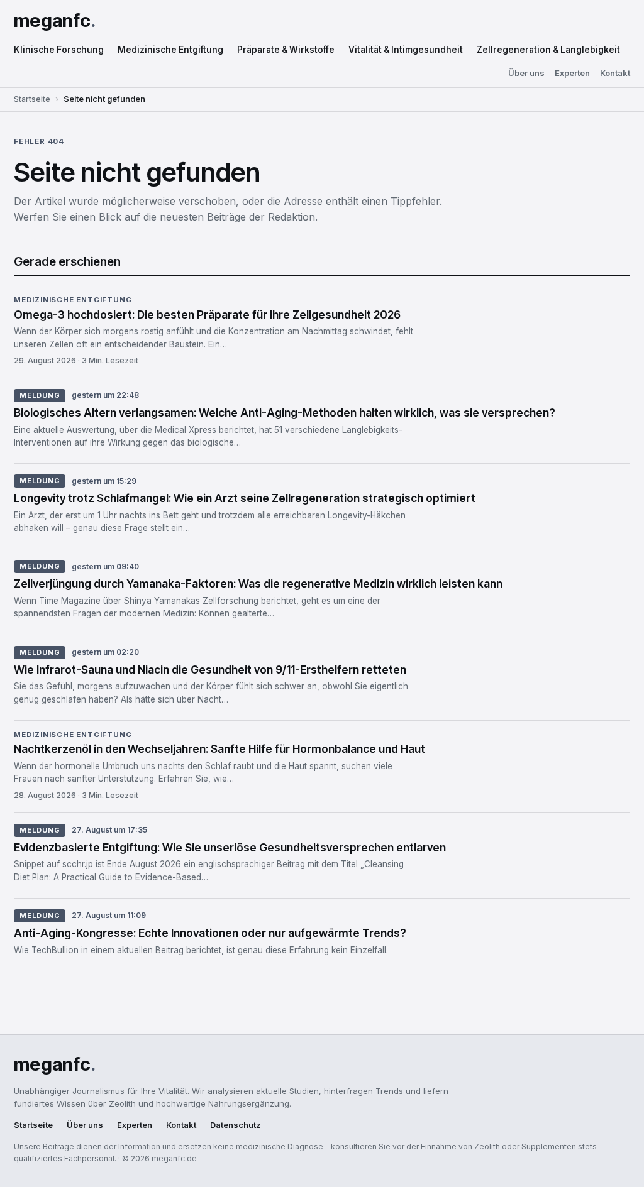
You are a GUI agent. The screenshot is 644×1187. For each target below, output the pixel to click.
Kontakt (615, 73)
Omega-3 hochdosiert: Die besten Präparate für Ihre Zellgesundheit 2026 (207, 314)
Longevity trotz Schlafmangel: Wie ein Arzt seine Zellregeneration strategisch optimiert (244, 498)
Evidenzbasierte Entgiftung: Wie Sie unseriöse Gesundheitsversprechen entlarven (230, 847)
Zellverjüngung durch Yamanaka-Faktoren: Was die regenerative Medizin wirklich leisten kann (258, 583)
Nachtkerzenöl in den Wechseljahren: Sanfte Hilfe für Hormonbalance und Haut (219, 748)
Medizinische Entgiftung (170, 50)
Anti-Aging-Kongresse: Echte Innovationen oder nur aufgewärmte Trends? (210, 932)
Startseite (32, 99)
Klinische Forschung (59, 50)
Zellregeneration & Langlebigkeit (548, 50)
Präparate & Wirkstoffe (286, 50)
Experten (572, 73)
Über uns (526, 73)
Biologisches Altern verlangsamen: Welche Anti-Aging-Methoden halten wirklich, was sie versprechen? (284, 412)
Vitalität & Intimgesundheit (405, 50)
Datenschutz (235, 1125)
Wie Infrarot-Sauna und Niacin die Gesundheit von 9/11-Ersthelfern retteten (210, 669)
